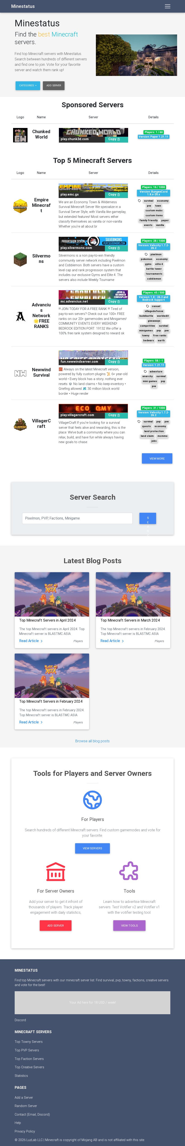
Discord (20, 1020)
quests (146, 426)
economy (162, 200)
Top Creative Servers (29, 1067)
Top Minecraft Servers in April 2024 (47, 620)
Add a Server (24, 1098)
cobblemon (154, 278)
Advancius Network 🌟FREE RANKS (41, 315)
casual (156, 306)
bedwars (148, 340)
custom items (154, 215)
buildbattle (146, 315)
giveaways (154, 320)
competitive (147, 325)
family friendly (148, 220)
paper (165, 220)
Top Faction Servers (29, 1059)
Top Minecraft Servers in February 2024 (50, 701)
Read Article (29, 641)
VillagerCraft (41, 423)
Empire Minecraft (41, 205)
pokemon (146, 259)
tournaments (154, 273)
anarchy (147, 376)
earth (161, 340)
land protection (154, 431)
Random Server (26, 1106)
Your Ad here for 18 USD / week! (92, 1003)
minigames (146, 330)
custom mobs (154, 210)
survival (148, 200)
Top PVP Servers (27, 1050)
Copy (112, 139)
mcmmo (162, 436)
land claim (147, 436)
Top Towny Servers (29, 1042)
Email (32, 1114)
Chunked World (41, 134)
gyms (148, 264)
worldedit (163, 315)
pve (149, 205)
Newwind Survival (41, 372)
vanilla (160, 225)
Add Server (53, 85)
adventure (156, 371)
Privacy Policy (25, 1131)
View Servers (92, 848)
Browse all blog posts (92, 741)
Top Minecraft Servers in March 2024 (130, 620)
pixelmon (156, 254)
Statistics (21, 1076)
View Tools (129, 925)
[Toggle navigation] (168, 6)
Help (18, 1123)
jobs (154, 441)
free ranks (159, 335)
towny (145, 335)
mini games (150, 381)
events (148, 225)
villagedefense (154, 311)
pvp (159, 330)
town (158, 205)
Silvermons (41, 258)
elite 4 (159, 264)
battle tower (154, 268)
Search (148, 520)
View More (157, 458)
